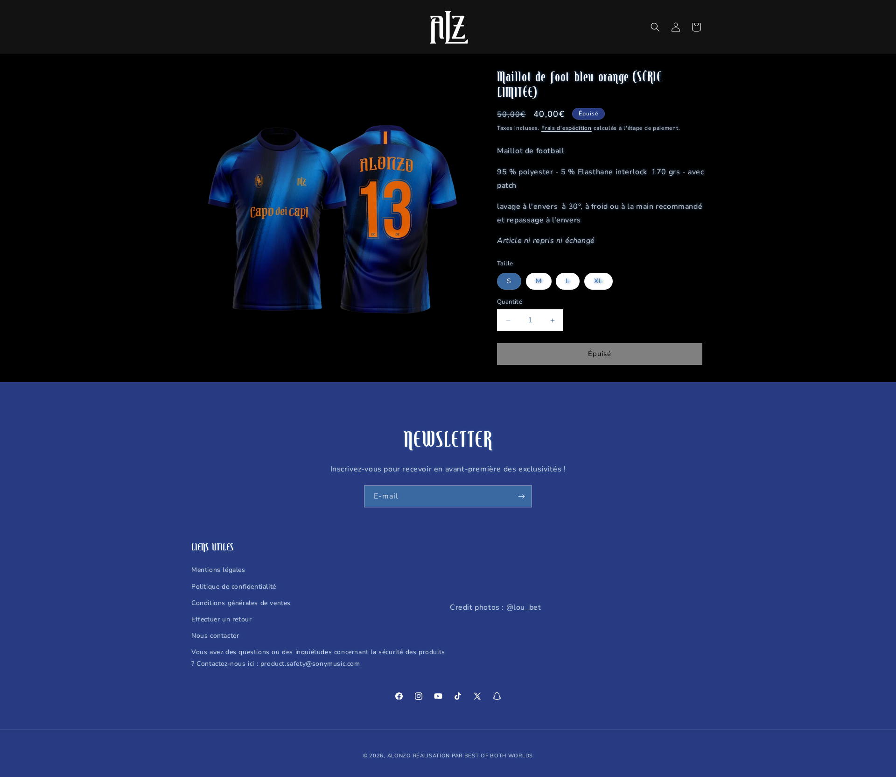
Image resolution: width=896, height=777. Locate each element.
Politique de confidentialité (233, 586)
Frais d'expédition (566, 128)
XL (603, 283)
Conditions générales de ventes (241, 603)
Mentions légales (218, 569)
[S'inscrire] (521, 496)
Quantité (509, 302)
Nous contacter (215, 635)
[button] (655, 27)
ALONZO (399, 755)
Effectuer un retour (221, 619)
